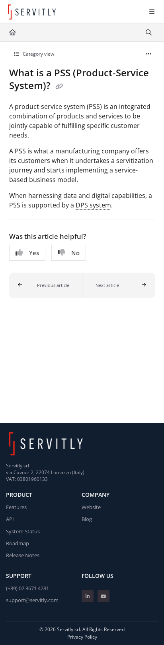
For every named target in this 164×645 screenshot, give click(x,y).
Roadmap (17, 543)
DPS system (93, 205)
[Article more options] (149, 54)
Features (16, 507)
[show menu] (151, 12)
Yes (34, 253)
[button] (45, 285)
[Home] (32, 11)
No (75, 253)
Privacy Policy (82, 636)
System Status (23, 531)
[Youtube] (103, 596)
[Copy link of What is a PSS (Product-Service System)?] (59, 86)
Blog (87, 519)
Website (91, 507)
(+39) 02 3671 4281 (27, 588)
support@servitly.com (32, 600)
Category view (37, 53)
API (10, 519)
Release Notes (22, 555)
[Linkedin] (88, 596)
